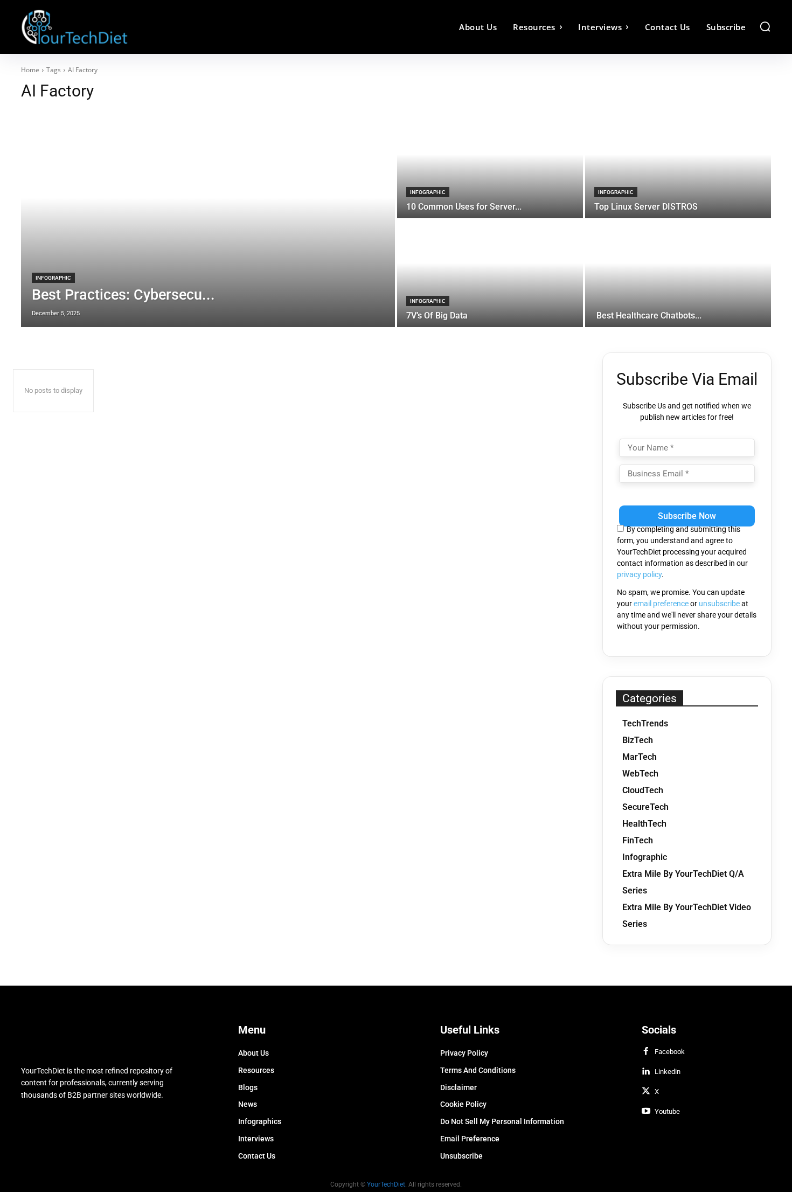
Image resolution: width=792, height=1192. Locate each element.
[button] (765, 26)
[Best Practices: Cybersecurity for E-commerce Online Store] (208, 219)
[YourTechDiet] (115, 27)
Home (30, 69)
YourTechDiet (386, 1184)
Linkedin (667, 1072)
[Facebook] (646, 1052)
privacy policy (639, 574)
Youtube (667, 1111)
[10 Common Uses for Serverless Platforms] (490, 165)
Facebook (670, 1052)
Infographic (53, 278)
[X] (646, 1091)
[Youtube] (646, 1111)
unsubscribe (719, 603)
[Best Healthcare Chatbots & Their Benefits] (678, 273)
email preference (661, 603)
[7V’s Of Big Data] (490, 273)
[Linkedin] (646, 1071)
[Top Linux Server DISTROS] (678, 165)
